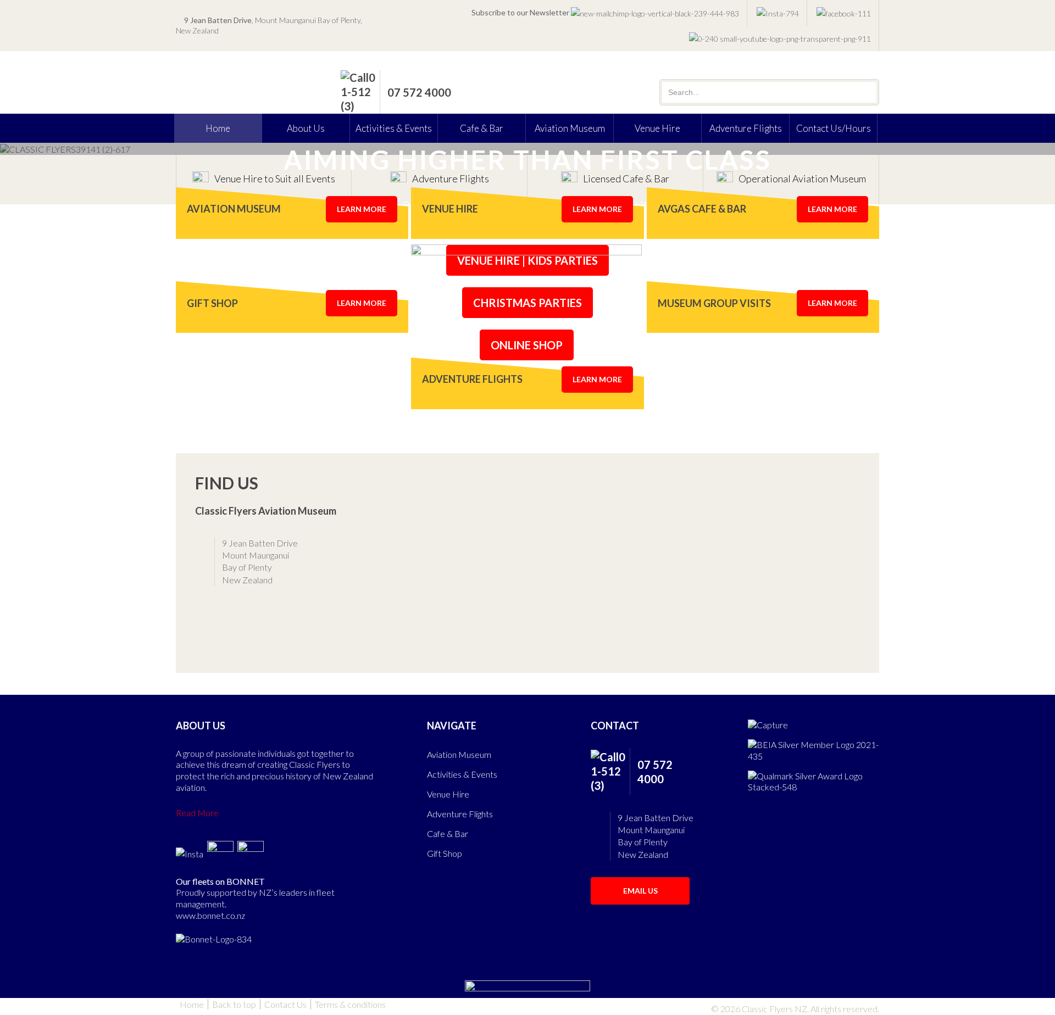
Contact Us (285, 1004)
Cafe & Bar (481, 128)
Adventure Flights (745, 128)
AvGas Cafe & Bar (702, 209)
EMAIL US (640, 890)
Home (218, 128)
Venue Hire (657, 128)
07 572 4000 (419, 92)
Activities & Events (394, 128)
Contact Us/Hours (833, 128)
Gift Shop (212, 303)
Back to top (234, 1004)
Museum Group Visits (714, 303)
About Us (306, 128)
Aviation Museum (570, 128)
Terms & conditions (350, 1004)
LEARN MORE (361, 209)
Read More (197, 812)
